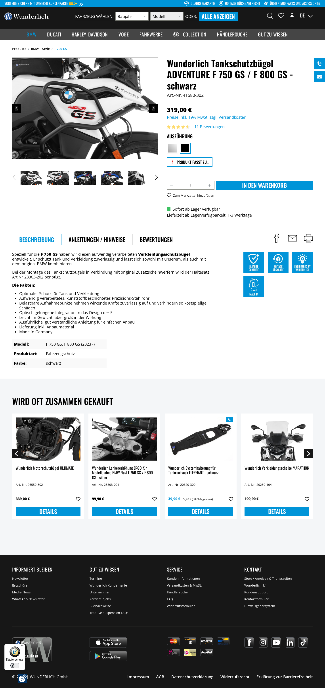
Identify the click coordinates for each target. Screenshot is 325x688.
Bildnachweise (100, 606)
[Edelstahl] (172, 148)
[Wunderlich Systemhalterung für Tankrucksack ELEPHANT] (200, 439)
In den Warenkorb (264, 185)
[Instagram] (263, 642)
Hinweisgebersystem (259, 606)
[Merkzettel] (281, 15)
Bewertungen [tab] (156, 239)
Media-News (21, 592)
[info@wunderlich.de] (319, 76)
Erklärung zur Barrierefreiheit (284, 676)
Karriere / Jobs (100, 599)
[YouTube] (276, 642)
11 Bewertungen (209, 126)
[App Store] (108, 642)
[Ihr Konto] (292, 15)
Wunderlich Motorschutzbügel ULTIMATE (45, 468)
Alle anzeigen (218, 16)
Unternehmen (100, 592)
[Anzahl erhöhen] (209, 185)
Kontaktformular (256, 599)
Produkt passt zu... (192, 162)
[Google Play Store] (108, 656)
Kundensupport (256, 592)
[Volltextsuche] (269, 15)
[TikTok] (303, 642)
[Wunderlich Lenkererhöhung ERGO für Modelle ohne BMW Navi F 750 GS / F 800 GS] (124, 439)
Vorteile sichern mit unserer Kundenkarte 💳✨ (41, 3)
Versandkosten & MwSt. (184, 585)
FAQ (170, 599)
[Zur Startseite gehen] (26, 16)
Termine (96, 578)
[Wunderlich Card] (32, 649)
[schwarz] (185, 148)
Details (48, 511)
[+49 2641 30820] (319, 63)
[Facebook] (249, 642)
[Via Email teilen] (292, 238)
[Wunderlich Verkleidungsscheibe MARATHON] (277, 439)
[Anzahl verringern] (171, 185)
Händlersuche (177, 592)
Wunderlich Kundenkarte (108, 585)
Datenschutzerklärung (192, 676)
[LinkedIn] (290, 642)
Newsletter (20, 578)
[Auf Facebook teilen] (276, 238)
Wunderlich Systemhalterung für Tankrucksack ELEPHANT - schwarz (193, 471)
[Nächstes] (153, 108)
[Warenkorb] (318, 15)
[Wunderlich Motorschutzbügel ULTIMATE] (48, 439)
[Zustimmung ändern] (23, 678)
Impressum (138, 676)
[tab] (36, 239)
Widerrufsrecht (234, 676)
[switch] (14, 665)
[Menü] (22, 646)
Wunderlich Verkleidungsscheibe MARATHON (277, 468)
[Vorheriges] (16, 108)
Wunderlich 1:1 (255, 585)
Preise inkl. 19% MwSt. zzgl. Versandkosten (206, 117)
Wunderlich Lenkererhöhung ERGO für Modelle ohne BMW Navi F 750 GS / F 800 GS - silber (122, 473)
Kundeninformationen (183, 578)
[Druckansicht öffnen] (308, 238)
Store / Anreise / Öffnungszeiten (268, 578)
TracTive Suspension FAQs (109, 613)
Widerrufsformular (181, 606)
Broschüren (20, 585)
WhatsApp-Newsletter (28, 599)
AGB (160, 676)
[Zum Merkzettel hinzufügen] (78, 499)
